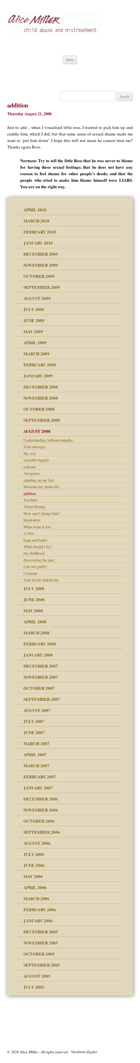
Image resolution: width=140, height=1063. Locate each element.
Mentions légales (84, 1052)
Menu (70, 59)
